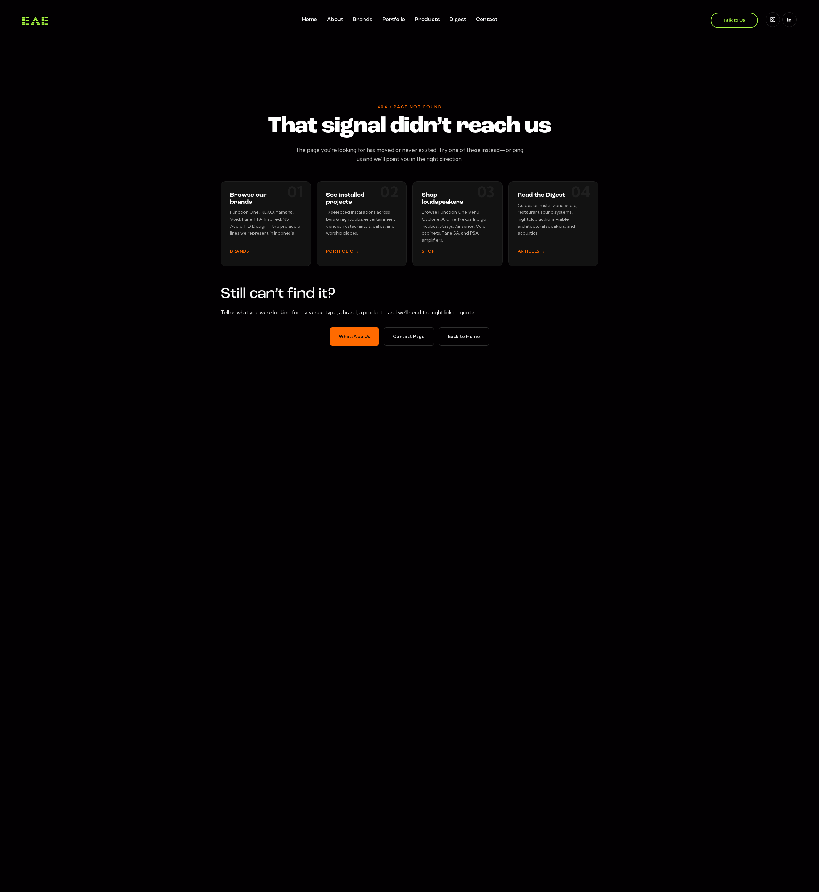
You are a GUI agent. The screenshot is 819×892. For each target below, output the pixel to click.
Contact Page (409, 336)
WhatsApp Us (354, 336)
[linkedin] (789, 19)
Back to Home (464, 336)
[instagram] (773, 19)
